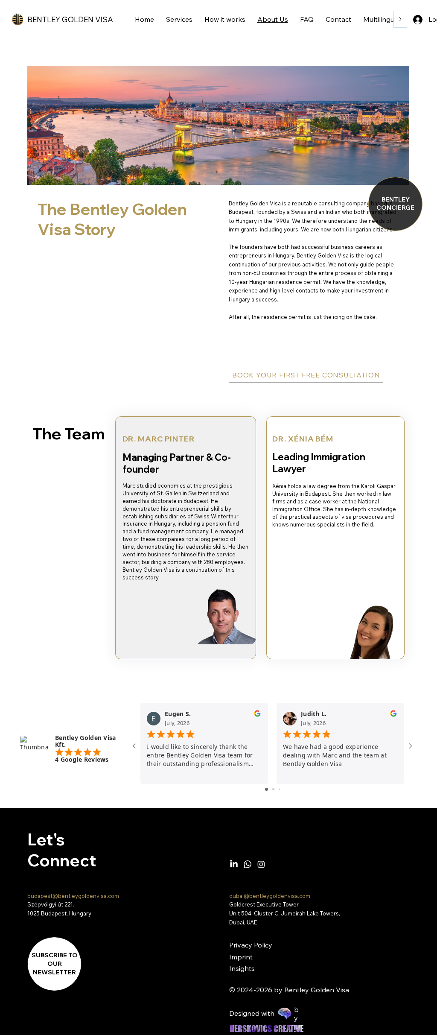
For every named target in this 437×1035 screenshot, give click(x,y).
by (296, 1013)
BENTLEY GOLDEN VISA (70, 19)
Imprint (241, 957)
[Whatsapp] (247, 864)
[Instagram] (261, 864)
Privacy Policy (250, 945)
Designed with (251, 1013)
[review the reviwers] (257, 715)
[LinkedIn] (234, 864)
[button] (54, 964)
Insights (242, 968)
